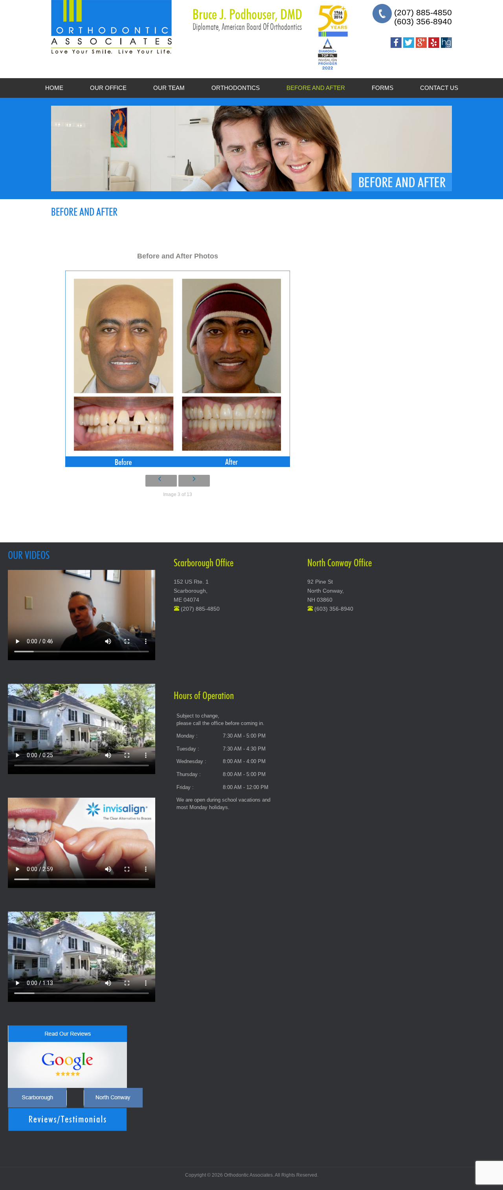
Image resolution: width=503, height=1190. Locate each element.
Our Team (169, 87)
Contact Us (439, 87)
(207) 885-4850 (423, 12)
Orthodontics (235, 87)
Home (54, 87)
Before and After (315, 87)
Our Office (108, 87)
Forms (382, 87)
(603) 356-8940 (423, 21)
